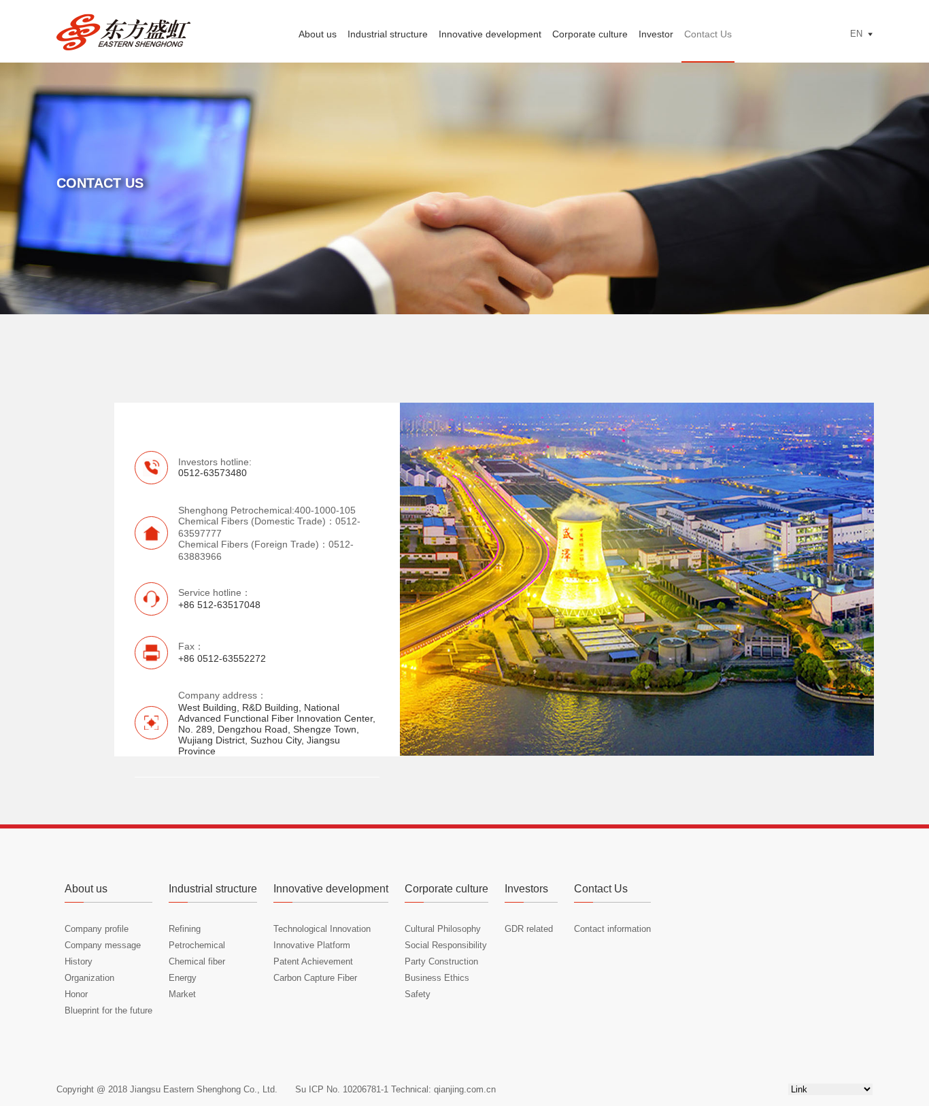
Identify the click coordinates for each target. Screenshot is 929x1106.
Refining (185, 929)
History (78, 961)
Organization (89, 978)
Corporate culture (590, 34)
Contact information (612, 929)
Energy (183, 978)
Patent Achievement (313, 961)
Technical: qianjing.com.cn (442, 1089)
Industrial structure (388, 34)
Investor (656, 34)
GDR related (529, 929)
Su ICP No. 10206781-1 (341, 1089)
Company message (103, 945)
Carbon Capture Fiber (315, 978)
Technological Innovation (322, 929)
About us (318, 34)
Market (182, 994)
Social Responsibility (446, 945)
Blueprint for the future (108, 1010)
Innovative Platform (311, 945)
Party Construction (441, 961)
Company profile (97, 929)
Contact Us (708, 34)
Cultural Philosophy (443, 929)
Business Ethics (437, 978)
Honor (76, 994)
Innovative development (490, 34)
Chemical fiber (197, 961)
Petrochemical (197, 945)
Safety (417, 994)
